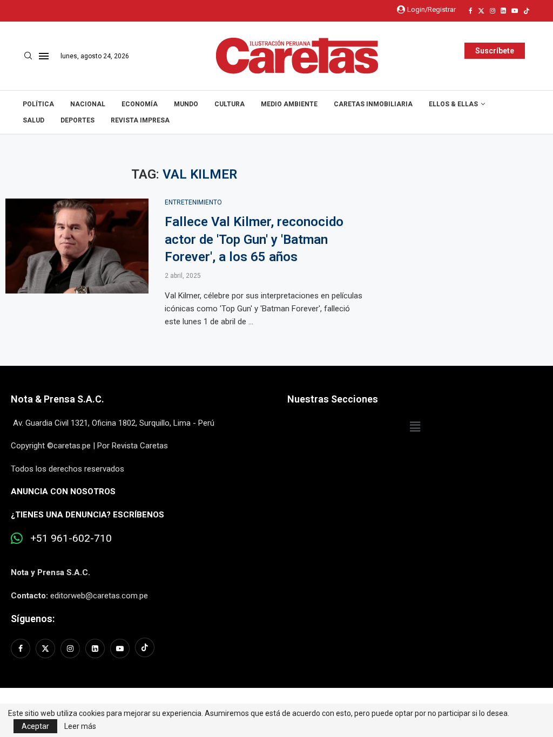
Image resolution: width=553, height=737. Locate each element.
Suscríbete (494, 50)
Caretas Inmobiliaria (373, 104)
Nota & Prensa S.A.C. (57, 399)
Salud (33, 120)
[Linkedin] (503, 11)
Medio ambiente (289, 104)
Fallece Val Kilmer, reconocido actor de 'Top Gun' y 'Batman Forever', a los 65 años (254, 239)
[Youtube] (514, 11)
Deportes (77, 120)
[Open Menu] (44, 56)
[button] (415, 427)
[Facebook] (470, 11)
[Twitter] (481, 11)
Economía (140, 104)
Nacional (87, 104)
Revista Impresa (140, 120)
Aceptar (35, 726)
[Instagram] (492, 11)
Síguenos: (33, 618)
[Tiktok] (526, 11)
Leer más (80, 726)
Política (38, 104)
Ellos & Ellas (453, 104)
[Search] (28, 56)
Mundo (186, 104)
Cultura (229, 104)
